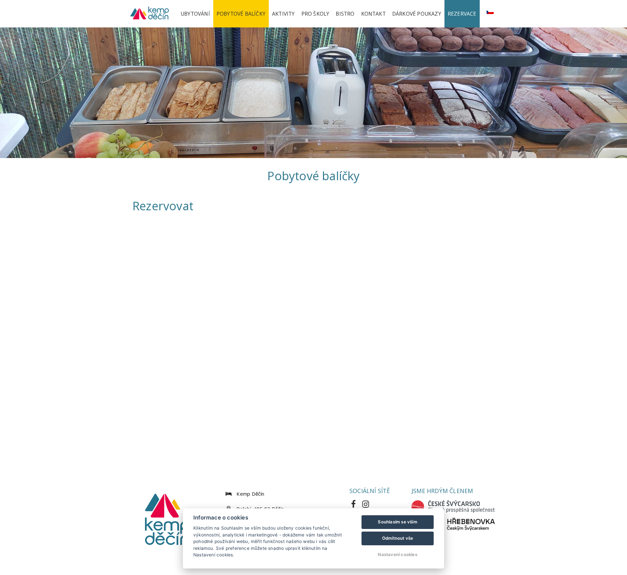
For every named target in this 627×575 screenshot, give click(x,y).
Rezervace (462, 13)
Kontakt (373, 13)
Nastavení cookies (397, 554)
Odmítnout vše (397, 538)
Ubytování (195, 13)
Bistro (345, 13)
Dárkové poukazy (416, 13)
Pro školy (315, 13)
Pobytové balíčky (241, 13)
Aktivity (283, 13)
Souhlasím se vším (397, 521)
